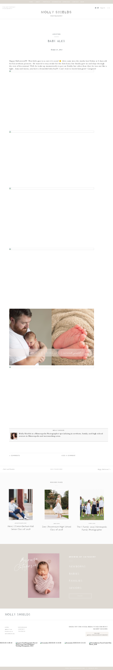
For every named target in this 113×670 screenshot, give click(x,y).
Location (57, 34)
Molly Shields (58, 430)
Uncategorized (21, 523)
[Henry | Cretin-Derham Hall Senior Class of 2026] (21, 504)
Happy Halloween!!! (104, 469)
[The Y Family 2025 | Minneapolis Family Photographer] (92, 504)
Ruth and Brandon (9, 469)
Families (92, 523)
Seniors (57, 523)
